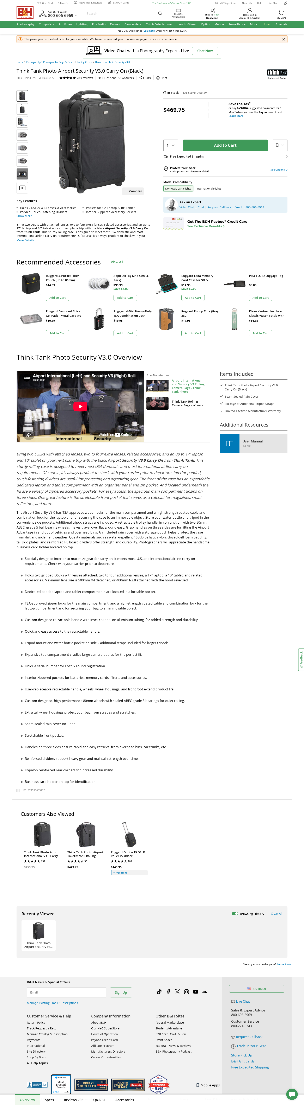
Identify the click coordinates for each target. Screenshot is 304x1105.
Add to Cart (225, 145)
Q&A (99, 1100)
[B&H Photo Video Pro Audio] (27, 12)
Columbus (149, 30)
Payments (33, 1040)
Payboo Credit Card (104, 1040)
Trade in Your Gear (251, 1046)
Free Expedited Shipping (250, 1067)
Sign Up (121, 992)
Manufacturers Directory (108, 1051)
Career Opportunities (106, 1057)
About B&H (98, 1022)
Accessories (124, 1100)
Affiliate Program (102, 1046)
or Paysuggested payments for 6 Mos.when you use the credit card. (256, 110)
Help (259, 3)
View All (117, 262)
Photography (33, 62)
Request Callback (249, 1037)
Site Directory (36, 1051)
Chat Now (205, 51)
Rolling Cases (84, 62)
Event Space (164, 1040)
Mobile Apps (210, 1085)
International (36, 1046)
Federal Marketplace (170, 1022)
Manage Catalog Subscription (47, 1034)
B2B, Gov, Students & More (51, 3)
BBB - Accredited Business (37, 1085)
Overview (27, 1100)
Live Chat (273, 3)
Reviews (73, 1100)
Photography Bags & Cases (58, 62)
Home (20, 62)
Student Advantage (169, 1028)
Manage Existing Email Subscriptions (52, 1003)
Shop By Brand (37, 1057)
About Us (247, 3)
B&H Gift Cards (243, 1061)
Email (34, 992)
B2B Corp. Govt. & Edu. (171, 1034)
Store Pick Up (241, 1055)
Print (164, 78)
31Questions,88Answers (116, 78)
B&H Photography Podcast (173, 1051)
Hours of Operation (104, 1034)
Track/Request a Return (43, 1028)
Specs (49, 1100)
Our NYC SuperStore (105, 1028)
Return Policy (36, 1022)
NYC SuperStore (227, 3)
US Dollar (259, 989)
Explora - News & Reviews (173, 1046)
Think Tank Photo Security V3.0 (112, 62)
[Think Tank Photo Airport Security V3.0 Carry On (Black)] (92, 141)
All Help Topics (37, 1063)
